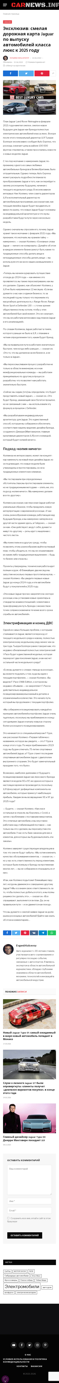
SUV (31, 1271)
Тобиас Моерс (41, 1280)
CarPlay (8, 1271)
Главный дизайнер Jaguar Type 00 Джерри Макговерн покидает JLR (24, 1139)
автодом (47, 1287)
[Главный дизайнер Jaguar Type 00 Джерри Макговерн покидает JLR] (29, 1118)
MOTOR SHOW (20, 1271)
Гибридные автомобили (17, 1275)
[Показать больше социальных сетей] (53, 73)
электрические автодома (26, 1293)
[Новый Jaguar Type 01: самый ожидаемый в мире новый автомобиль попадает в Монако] (29, 1014)
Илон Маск (36, 1276)
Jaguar (7, 22)
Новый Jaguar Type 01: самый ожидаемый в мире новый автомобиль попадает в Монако (29, 1036)
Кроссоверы (11, 1280)
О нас (28, 1355)
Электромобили (22, 1286)
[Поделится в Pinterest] (41, 73)
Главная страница (11, 14)
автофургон (9, 1293)
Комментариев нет (36, 62)
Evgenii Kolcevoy (19, 58)
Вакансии (36, 1366)
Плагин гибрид (26, 1280)
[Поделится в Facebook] (10, 73)
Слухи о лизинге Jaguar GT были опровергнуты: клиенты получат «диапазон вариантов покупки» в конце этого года (29, 1088)
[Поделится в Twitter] (26, 73)
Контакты (22, 1366)
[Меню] (5, 5)
